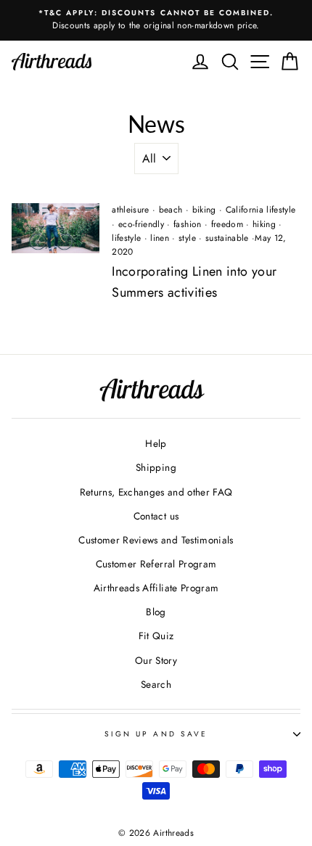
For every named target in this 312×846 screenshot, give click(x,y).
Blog (155, 611)
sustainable (227, 238)
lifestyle (126, 238)
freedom (227, 224)
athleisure (130, 209)
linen (159, 238)
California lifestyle (261, 209)
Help (155, 443)
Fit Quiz (156, 635)
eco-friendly (141, 224)
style (187, 238)
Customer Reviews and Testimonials (155, 540)
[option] (156, 20)
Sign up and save (156, 733)
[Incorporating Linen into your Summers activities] (55, 227)
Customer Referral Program (156, 564)
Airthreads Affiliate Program (156, 587)
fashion (187, 224)
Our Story (156, 660)
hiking (264, 224)
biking (204, 209)
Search (156, 684)
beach (171, 209)
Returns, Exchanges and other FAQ (156, 492)
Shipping (156, 467)
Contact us (156, 516)
